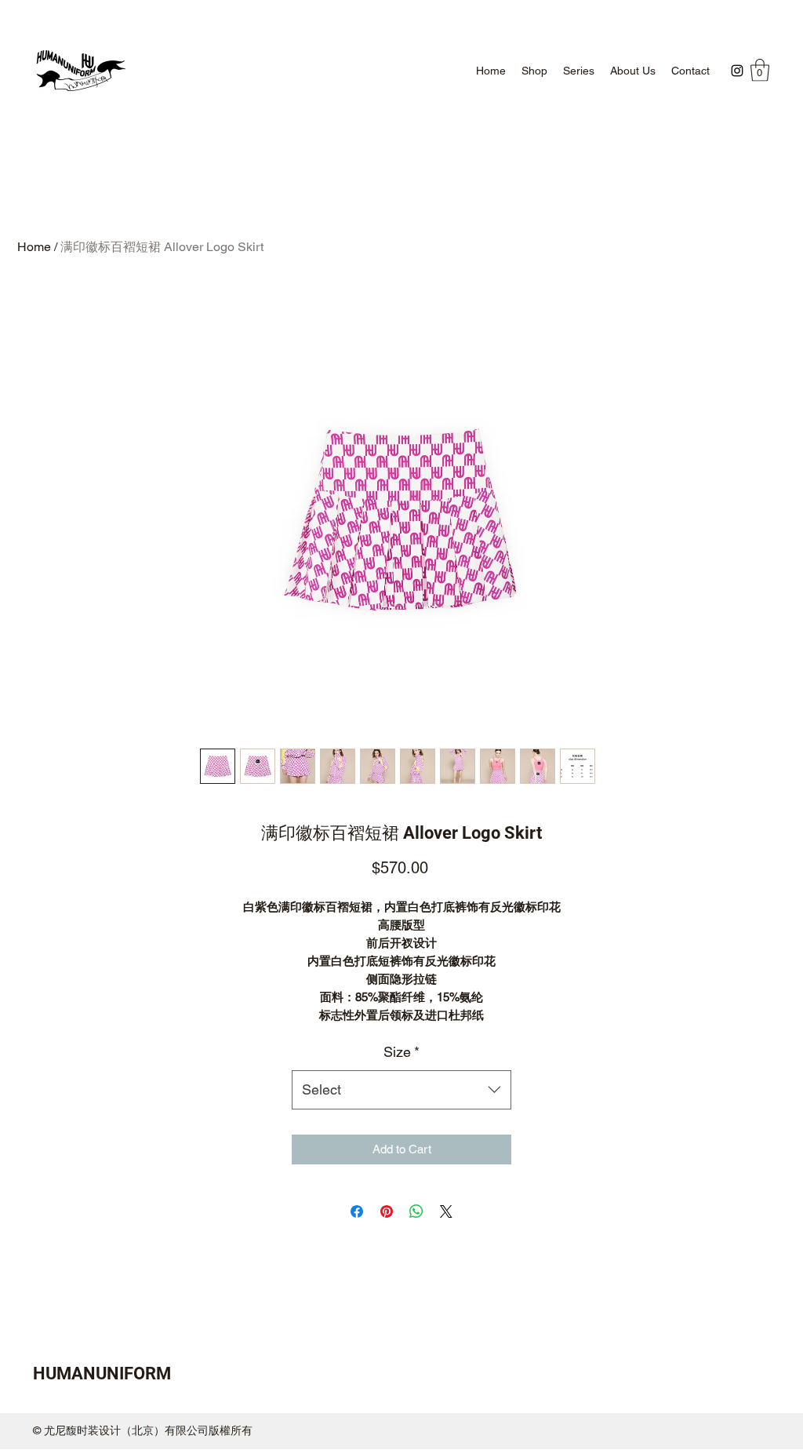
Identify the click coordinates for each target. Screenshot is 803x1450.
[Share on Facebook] (356, 1211)
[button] (759, 70)
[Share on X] (446, 1211)
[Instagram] (737, 70)
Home (34, 246)
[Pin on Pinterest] (386, 1211)
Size (401, 1052)
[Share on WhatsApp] (416, 1211)
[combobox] (401, 1089)
